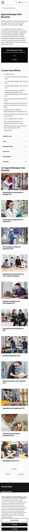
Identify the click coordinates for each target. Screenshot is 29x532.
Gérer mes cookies (14, 520)
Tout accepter (14, 529)
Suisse (21, 2)
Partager (14, 469)
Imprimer (7, 474)
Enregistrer (21, 474)
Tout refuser (14, 524)
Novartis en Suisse (27, 491)
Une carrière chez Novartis (9, 8)
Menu (27, 2)
